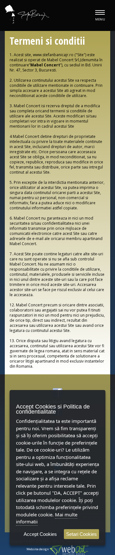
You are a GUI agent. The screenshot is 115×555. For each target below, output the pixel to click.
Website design (38, 549)
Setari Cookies (81, 534)
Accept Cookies (40, 534)
